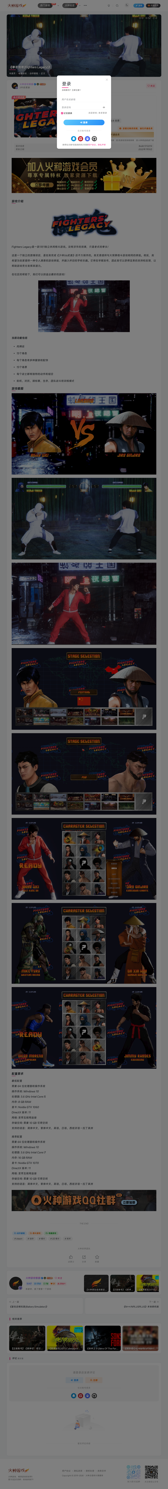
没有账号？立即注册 (71, 90)
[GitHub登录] (94, 138)
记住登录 (68, 113)
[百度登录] (87, 138)
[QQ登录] (73, 138)
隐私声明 (102, 145)
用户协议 (92, 145)
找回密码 (92, 113)
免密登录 (102, 113)
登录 (85, 122)
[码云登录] (80, 138)
